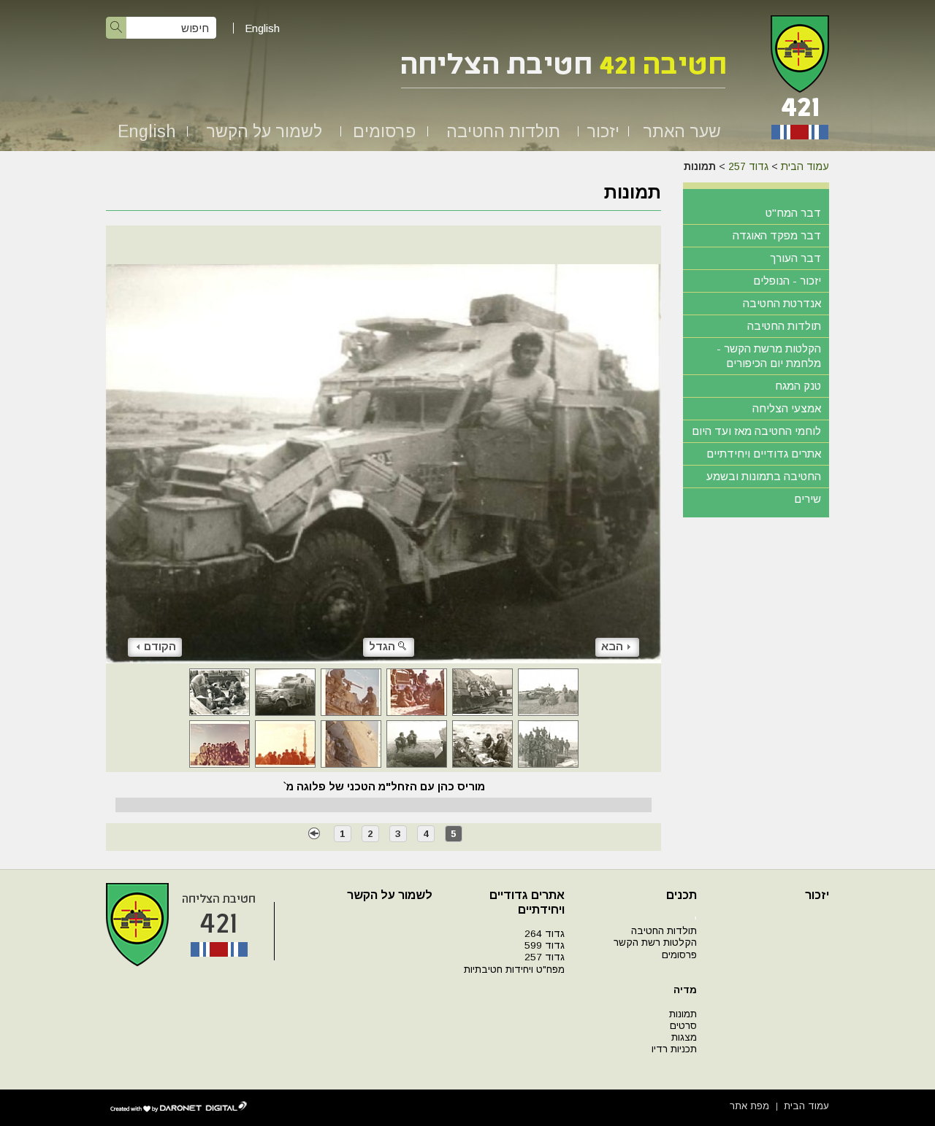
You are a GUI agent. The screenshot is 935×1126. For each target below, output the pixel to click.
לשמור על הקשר (264, 131)
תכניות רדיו (674, 1049)
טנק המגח (798, 385)
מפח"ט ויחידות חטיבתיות (514, 969)
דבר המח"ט (793, 213)
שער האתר (682, 131)
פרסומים (384, 131)
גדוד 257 (748, 166)
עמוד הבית (805, 166)
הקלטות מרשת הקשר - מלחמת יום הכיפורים (769, 355)
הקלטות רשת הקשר (655, 942)
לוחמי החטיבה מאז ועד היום (756, 431)
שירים (807, 499)
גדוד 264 (544, 933)
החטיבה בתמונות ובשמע (763, 476)
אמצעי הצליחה (786, 408)
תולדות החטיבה (503, 131)
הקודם (160, 646)
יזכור (603, 131)
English (262, 28)
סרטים (683, 1025)
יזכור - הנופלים (787, 280)
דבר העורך (795, 258)
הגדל (382, 646)
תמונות (683, 1014)
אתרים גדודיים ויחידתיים (763, 453)
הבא (612, 646)
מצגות (684, 1037)
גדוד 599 (544, 945)
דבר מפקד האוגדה (777, 235)
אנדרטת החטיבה (782, 303)
